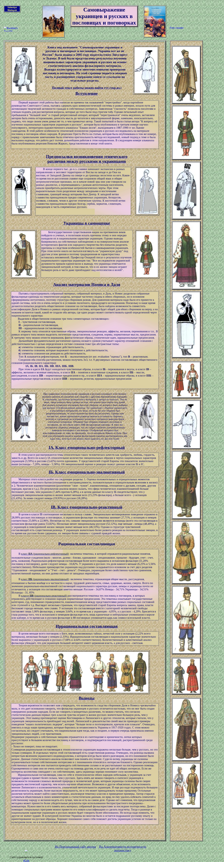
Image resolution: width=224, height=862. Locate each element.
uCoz (26, 860)
